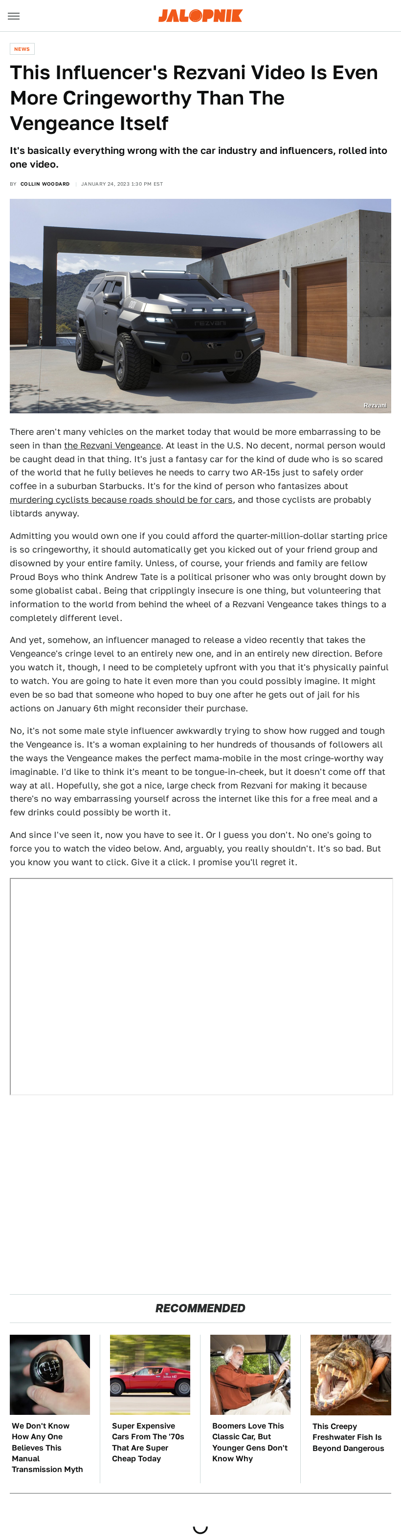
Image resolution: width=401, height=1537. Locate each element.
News (22, 49)
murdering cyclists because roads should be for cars (121, 499)
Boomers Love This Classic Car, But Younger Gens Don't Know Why (250, 1442)
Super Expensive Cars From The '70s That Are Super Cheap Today (148, 1442)
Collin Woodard (45, 184)
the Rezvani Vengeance (112, 445)
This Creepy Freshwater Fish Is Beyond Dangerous (348, 1437)
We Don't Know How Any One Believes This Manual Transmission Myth (47, 1447)
